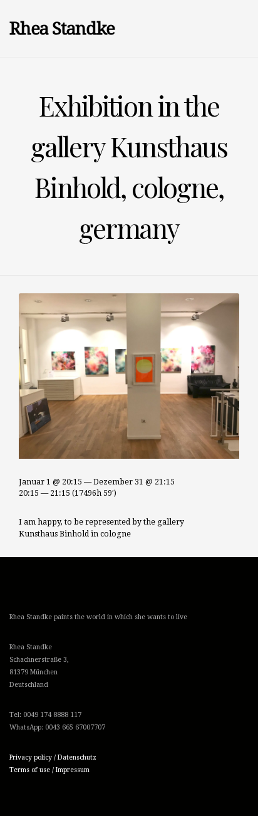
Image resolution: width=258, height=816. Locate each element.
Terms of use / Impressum (49, 770)
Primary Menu (182, 28)
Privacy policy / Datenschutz (52, 757)
